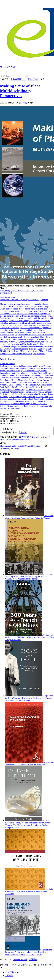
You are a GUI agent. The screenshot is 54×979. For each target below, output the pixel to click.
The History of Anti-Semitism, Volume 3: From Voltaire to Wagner (29, 516)
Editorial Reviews (27, 383)
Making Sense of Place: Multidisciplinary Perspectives (21, 91)
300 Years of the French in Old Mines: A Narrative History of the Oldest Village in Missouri (29, 637)
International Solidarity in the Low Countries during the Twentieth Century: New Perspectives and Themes (29, 576)
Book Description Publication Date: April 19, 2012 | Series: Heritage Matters (24, 298)
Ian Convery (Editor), (9, 290)
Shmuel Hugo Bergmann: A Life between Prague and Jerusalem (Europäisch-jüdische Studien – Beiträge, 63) (28, 952)
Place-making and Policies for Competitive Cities (20, 446)
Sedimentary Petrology (9, 448)
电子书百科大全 (17, 79)
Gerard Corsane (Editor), (28, 290)
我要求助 (23, 432)
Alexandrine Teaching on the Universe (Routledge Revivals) (29, 763)
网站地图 (33, 959)
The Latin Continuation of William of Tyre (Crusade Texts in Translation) (29, 891)
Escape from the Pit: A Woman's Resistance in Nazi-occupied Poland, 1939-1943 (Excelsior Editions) (29, 698)
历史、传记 (33, 79)
